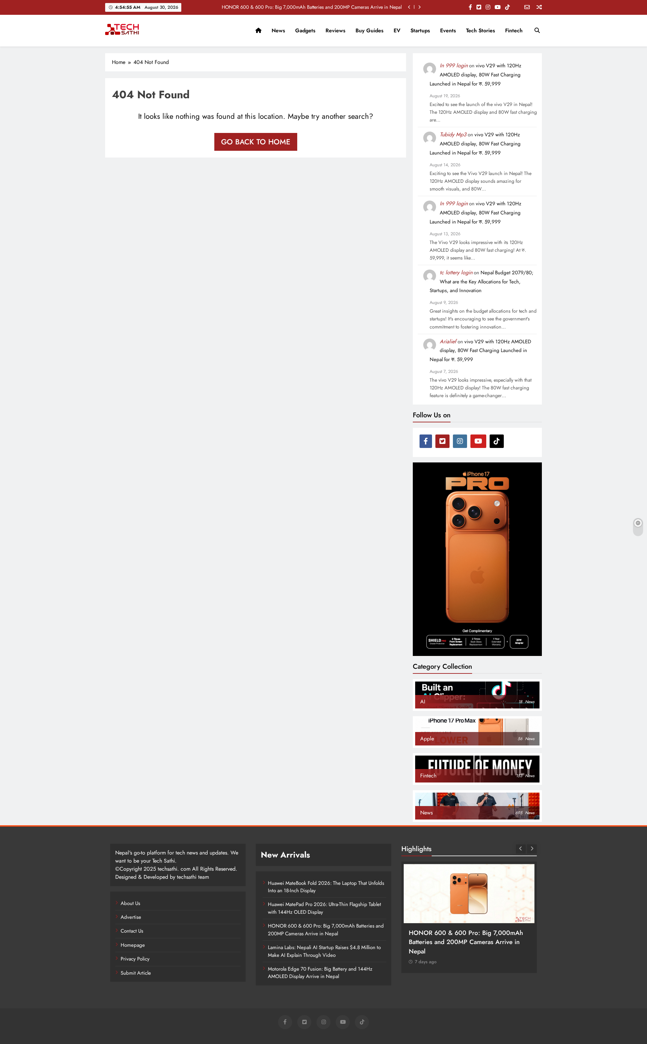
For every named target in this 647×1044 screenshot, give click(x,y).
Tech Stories (480, 30)
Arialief (448, 341)
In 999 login (454, 65)
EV (397, 30)
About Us (130, 903)
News (278, 30)
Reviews (335, 30)
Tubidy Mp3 (453, 134)
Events (448, 30)
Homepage (133, 945)
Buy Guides (369, 30)
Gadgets (305, 30)
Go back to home (255, 141)
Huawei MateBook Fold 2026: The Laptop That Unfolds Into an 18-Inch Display (326, 886)
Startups (420, 30)
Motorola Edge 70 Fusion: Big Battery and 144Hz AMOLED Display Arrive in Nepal (320, 972)
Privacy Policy (135, 959)
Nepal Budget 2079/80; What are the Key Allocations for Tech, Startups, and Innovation (481, 281)
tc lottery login (456, 272)
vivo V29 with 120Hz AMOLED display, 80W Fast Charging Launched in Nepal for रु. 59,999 (475, 75)
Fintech (514, 30)
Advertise (131, 917)
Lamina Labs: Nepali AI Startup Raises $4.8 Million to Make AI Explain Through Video (324, 951)
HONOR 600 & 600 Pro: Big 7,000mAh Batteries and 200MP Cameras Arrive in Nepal (312, 7)
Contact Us (132, 931)
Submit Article (136, 973)
